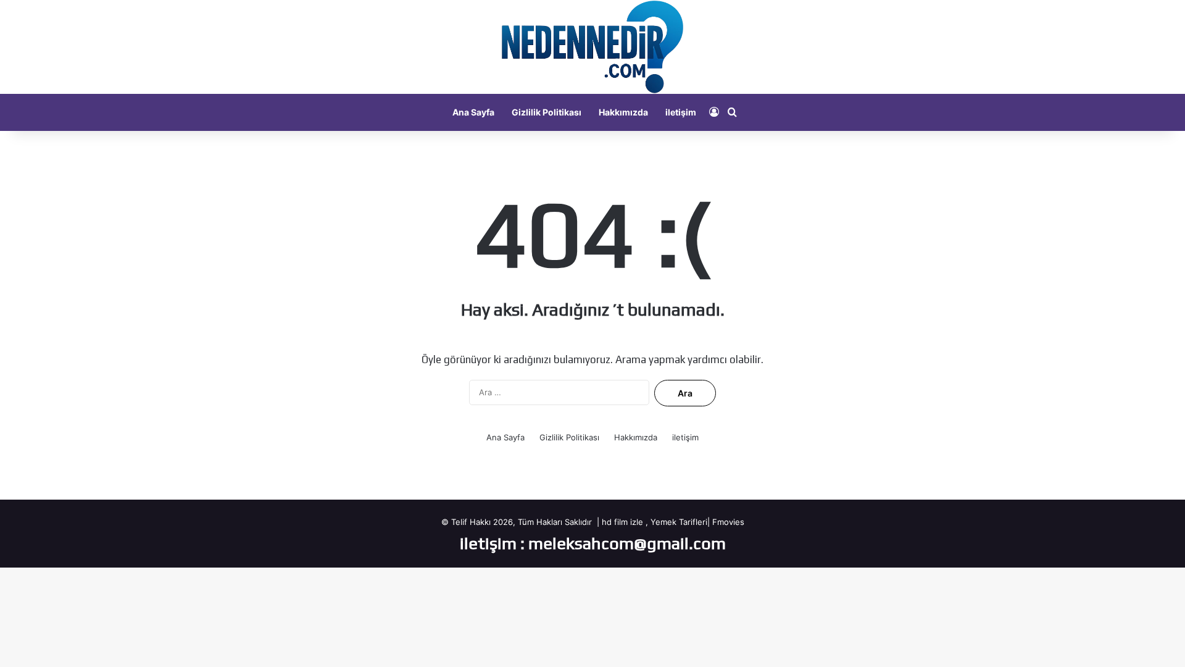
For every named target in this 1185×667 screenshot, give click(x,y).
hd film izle (622, 522)
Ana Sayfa (473, 112)
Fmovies (728, 522)
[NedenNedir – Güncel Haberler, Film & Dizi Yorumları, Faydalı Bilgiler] (592, 47)
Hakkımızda (623, 112)
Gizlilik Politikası (546, 112)
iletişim (680, 112)
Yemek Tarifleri (679, 522)
